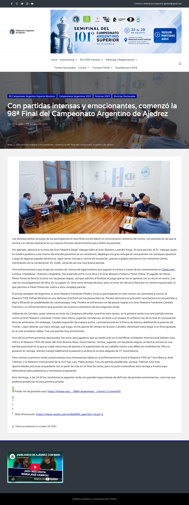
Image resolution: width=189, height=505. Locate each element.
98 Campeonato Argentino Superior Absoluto (32, 96)
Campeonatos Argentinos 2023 (75, 96)
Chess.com (168, 269)
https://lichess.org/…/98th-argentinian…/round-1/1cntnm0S (84, 391)
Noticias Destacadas (124, 96)
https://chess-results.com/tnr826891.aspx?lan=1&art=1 (69, 414)
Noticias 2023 (102, 96)
